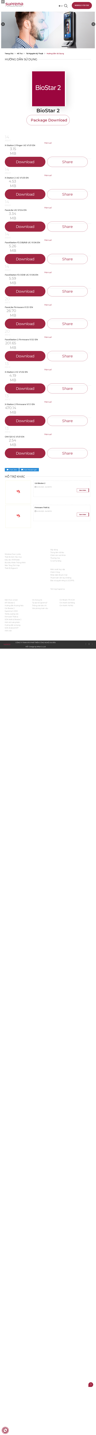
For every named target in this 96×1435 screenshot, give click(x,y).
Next (93, 24)
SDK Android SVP (11, 628)
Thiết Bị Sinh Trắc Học (13, 557)
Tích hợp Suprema (57, 589)
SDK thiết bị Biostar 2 (13, 619)
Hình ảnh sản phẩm (12, 622)
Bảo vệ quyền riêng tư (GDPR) (62, 581)
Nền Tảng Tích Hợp (12, 565)
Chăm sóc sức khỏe (58, 555)
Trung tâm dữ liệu (57, 552)
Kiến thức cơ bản (11, 600)
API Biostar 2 (10, 603)
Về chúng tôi (37, 600)
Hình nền (8, 631)
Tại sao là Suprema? (39, 603)
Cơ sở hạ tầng (55, 561)
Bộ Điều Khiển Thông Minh (15, 563)
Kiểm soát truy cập (57, 569)
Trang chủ (9, 53)
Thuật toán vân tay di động (60, 578)
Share (67, 453)
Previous (3, 24)
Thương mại (55, 558)
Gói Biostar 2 (40, 483)
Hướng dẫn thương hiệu (14, 605)
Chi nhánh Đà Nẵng (67, 603)
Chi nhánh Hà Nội (66, 605)
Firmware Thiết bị (42, 507)
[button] (3, 3)
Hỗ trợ (19, 53)
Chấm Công (55, 572)
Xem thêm (82, 490)
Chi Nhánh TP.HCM (67, 600)
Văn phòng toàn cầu (40, 608)
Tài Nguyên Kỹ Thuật (34, 53)
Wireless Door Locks (13, 554)
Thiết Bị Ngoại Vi (11, 568)
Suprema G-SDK (11, 611)
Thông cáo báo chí (39, 605)
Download (25, 453)
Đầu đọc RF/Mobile (12, 560)
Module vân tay (82, 5)
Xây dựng (54, 550)
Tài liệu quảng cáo (11, 614)
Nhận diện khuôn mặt (58, 575)
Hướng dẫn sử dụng (12, 625)
